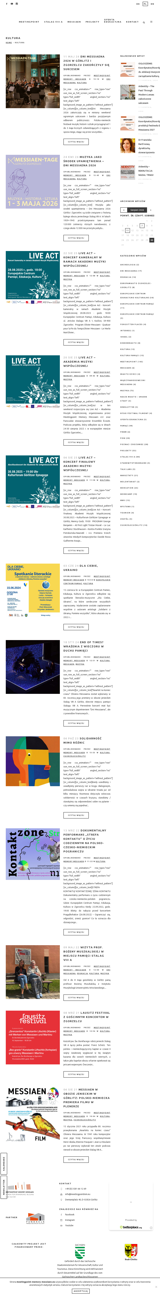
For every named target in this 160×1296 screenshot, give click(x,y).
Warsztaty (126, 475)
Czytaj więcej (76, 142)
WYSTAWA (125, 506)
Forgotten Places (131, 324)
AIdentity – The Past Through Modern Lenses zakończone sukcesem (146, 94)
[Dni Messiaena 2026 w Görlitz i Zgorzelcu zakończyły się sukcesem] (33, 81)
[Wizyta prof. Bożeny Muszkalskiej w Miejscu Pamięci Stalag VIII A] (33, 972)
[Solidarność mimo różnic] (33, 761)
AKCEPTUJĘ (81, 1291)
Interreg (125, 331)
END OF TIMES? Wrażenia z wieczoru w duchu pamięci (83, 646)
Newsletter (4, 1187)
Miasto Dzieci (128, 374)
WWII (122, 500)
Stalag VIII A (127, 457)
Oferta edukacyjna (131, 419)
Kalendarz (4, 1164)
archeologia (128, 265)
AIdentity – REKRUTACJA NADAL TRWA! (146, 170)
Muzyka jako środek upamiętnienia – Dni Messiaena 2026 (83, 161)
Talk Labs (126, 469)
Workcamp (126, 494)
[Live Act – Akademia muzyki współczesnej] (33, 382)
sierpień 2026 (137, 210)
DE (138, 4)
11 (127, 230)
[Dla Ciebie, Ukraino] (33, 590)
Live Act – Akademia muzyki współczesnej (79, 361)
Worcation (126, 488)
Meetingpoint (128, 362)
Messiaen (68, 664)
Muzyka (67, 279)
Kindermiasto (128, 343)
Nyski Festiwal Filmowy (134, 413)
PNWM (123, 432)
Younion (125, 513)
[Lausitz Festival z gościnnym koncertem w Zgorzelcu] (33, 1037)
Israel (124, 337)
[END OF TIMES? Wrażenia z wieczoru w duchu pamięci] (33, 667)
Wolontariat (128, 482)
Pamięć (124, 426)
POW (122, 438)
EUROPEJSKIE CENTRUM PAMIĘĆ (137, 314)
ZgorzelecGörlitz (74, 756)
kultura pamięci (129, 355)
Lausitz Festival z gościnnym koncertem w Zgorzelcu (86, 1017)
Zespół (124, 519)
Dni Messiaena (128, 271)
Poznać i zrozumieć (131, 444)
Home (9, 43)
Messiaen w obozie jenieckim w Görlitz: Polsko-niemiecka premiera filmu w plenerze (86, 1098)
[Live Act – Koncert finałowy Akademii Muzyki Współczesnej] (33, 482)
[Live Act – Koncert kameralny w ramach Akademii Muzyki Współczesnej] (33, 278)
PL (145, 4)
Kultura (82, 83)
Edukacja (82, 973)
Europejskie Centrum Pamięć (137, 304)
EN (152, 4)
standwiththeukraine (133, 463)
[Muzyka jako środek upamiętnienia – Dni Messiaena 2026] (33, 182)
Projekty (126, 451)
